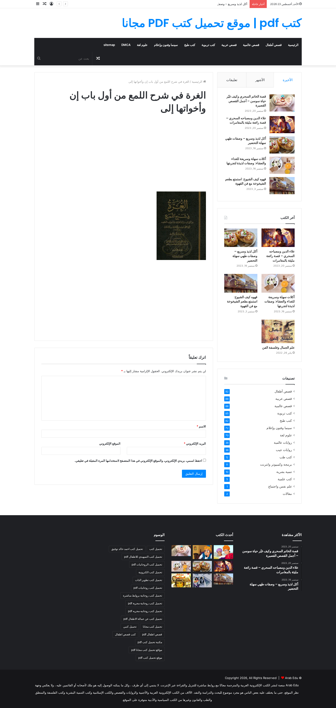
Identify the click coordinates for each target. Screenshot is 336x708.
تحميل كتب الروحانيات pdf (147, 564)
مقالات (287, 494)
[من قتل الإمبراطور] (181, 580)
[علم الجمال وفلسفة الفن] (278, 331)
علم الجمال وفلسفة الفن (278, 347)
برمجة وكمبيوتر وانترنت (276, 464)
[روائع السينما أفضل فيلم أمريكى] (202, 580)
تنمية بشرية (284, 472)
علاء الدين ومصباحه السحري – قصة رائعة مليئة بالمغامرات (246, 120)
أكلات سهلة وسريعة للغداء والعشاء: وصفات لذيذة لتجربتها (246, 161)
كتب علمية (285, 479)
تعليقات (231, 80)
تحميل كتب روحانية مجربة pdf (145, 603)
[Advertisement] (123, 157)
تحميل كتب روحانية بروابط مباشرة (142, 595)
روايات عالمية (283, 442)
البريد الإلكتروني (195, 443)
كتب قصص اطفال (125, 634)
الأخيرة (288, 80)
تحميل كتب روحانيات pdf (147, 587)
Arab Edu (291, 678)
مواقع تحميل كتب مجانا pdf (146, 650)
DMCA (126, 45)
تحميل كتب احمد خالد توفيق (127, 549)
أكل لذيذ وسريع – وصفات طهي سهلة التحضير (218, 4)
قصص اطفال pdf (152, 634)
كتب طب (286, 457)
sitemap (109, 45)
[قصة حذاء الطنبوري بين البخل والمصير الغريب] (202, 552)
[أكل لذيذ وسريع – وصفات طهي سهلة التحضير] (282, 145)
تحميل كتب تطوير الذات (148, 580)
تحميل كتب (155, 549)
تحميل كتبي (129, 626)
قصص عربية (229, 45)
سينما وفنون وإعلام (166, 45)
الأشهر (260, 80)
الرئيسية (293, 45)
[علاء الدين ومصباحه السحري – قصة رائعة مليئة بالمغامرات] (282, 124)
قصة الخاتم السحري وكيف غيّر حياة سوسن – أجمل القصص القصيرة (246, 101)
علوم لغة (142, 45)
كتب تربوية (208, 45)
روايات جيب (284, 450)
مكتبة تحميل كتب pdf (150, 642)
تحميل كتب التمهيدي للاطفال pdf (143, 556)
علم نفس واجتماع (280, 486)
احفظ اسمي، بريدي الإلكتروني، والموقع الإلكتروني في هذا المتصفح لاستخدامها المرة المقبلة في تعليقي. (138, 460)
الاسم (201, 426)
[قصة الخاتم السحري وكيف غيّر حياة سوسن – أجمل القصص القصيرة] (282, 102)
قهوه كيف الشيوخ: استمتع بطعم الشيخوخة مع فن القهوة (245, 181)
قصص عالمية (251, 45)
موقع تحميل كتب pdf (150, 657)
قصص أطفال (274, 45)
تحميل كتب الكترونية (150, 572)
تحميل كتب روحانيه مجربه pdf (145, 611)
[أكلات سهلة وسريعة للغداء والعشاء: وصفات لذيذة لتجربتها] (282, 165)
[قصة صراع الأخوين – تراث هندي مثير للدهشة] (223, 552)
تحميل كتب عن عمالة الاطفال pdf (142, 618)
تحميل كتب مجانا (152, 626)
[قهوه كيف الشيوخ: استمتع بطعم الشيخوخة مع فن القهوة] (282, 185)
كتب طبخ (189, 45)
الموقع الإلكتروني (109, 443)
